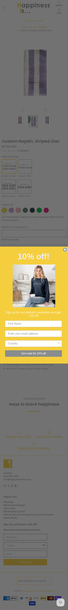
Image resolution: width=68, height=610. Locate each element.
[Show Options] (59, 343)
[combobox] (32, 343)
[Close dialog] (65, 249)
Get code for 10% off (33, 353)
